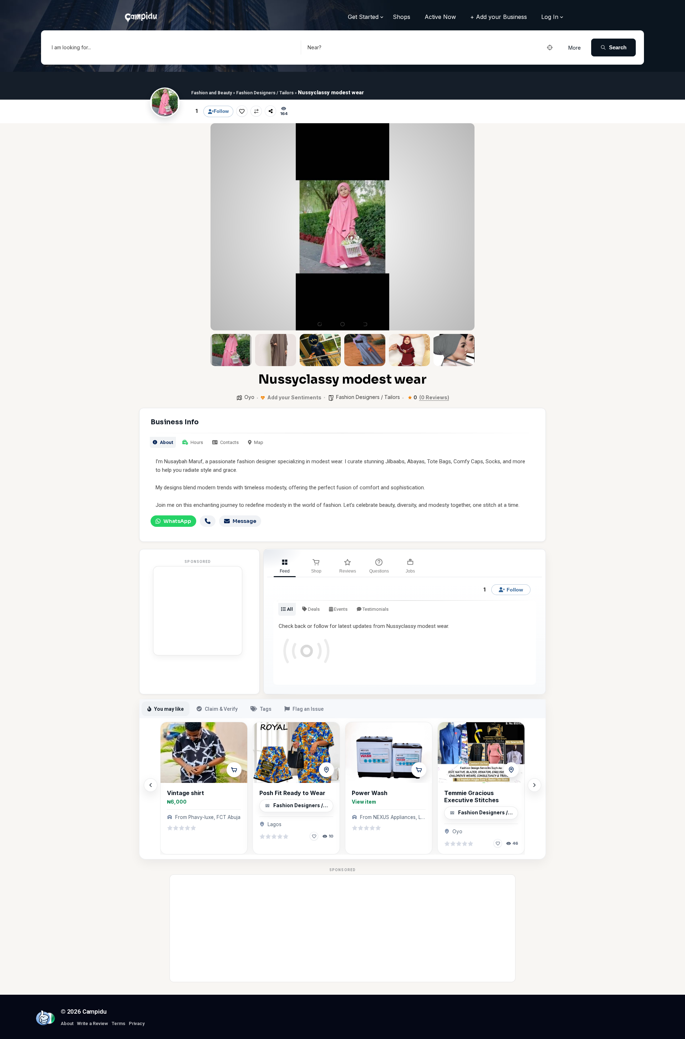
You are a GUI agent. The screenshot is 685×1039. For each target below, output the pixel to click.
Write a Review (92, 1023)
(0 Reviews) (434, 397)
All (289, 609)
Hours (196, 442)
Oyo (249, 397)
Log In (549, 16)
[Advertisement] (197, 610)
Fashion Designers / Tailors (265, 92)
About (166, 442)
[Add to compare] (256, 111)
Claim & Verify (221, 709)
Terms (118, 1023)
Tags (266, 709)
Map (258, 442)
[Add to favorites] (242, 111)
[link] (204, 788)
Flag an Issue (308, 709)
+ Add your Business (498, 16)
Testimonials (375, 609)
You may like (169, 709)
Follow (221, 111)
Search (617, 47)
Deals (313, 609)
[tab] (284, 565)
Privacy (136, 1023)
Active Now (440, 16)
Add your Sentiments (293, 397)
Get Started (363, 16)
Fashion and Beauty (211, 92)
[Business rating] (181, 828)
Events (340, 609)
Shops (401, 16)
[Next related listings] (534, 785)
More (574, 48)
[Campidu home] (43, 1017)
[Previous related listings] (150, 785)
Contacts (229, 442)
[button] (221, 227)
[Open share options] (270, 111)
